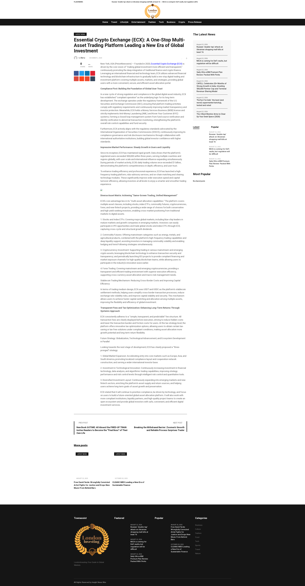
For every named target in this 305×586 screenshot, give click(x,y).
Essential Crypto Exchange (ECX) (166, 63)
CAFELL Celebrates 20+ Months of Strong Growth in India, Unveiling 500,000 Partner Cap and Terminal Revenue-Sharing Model (211, 87)
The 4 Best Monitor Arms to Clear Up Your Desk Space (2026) (211, 115)
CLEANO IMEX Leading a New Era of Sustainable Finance (128, 484)
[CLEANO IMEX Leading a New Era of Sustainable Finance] (130, 463)
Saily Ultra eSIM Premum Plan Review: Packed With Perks (209, 73)
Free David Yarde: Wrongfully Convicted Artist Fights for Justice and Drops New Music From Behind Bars (92, 485)
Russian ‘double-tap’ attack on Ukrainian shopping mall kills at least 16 (119, 2)
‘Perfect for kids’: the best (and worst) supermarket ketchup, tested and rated (210, 103)
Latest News (80, 34)
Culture (198, 529)
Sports (197, 545)
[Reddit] (81, 78)
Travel (197, 549)
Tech (197, 541)
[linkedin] (87, 73)
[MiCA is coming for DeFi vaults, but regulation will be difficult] (200, 150)
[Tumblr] (92, 78)
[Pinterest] (92, 73)
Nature (198, 553)
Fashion (198, 533)
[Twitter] (81, 73)
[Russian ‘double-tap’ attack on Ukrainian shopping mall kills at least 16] (200, 135)
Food (197, 537)
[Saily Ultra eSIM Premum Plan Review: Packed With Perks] (200, 162)
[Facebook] (76, 73)
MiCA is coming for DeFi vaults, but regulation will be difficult (166, 2)
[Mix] (87, 78)
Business (198, 525)
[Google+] (76, 78)
